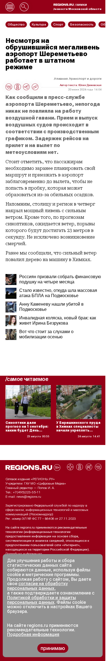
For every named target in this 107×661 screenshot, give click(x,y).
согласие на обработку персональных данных (37, 586)
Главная (61, 79)
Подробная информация (23, 554)
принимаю (53, 648)
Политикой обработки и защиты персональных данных (41, 600)
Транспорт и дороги (86, 79)
